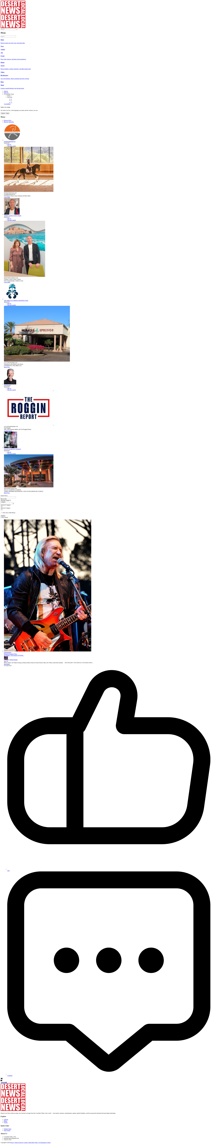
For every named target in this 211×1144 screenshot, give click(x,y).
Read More (7, 664)
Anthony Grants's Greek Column (12, 215)
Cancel (3, 113)
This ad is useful (11, 146)
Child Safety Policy (33, 1142)
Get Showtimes (8, 431)
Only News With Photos (9, 512)
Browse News (7, 120)
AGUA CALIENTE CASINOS (12, 449)
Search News (4, 495)
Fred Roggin (7, 385)
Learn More (7, 197)
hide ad (9, 144)
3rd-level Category (5, 508)
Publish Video (7, 1129)
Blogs (5, 1121)
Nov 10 (6, 661)
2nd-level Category (6, 505)
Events (6, 1122)
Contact (26, 1142)
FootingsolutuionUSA (9, 141)
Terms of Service (19, 1142)
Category (3, 502)
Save (7, 113)
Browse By (4, 499)
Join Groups (7, 1130)
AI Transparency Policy (44, 1142)
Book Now (7, 367)
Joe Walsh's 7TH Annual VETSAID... (14, 655)
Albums (6, 1119)
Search (3, 515)
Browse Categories (9, 122)
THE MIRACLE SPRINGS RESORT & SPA (16, 300)
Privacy (12, 1142)
